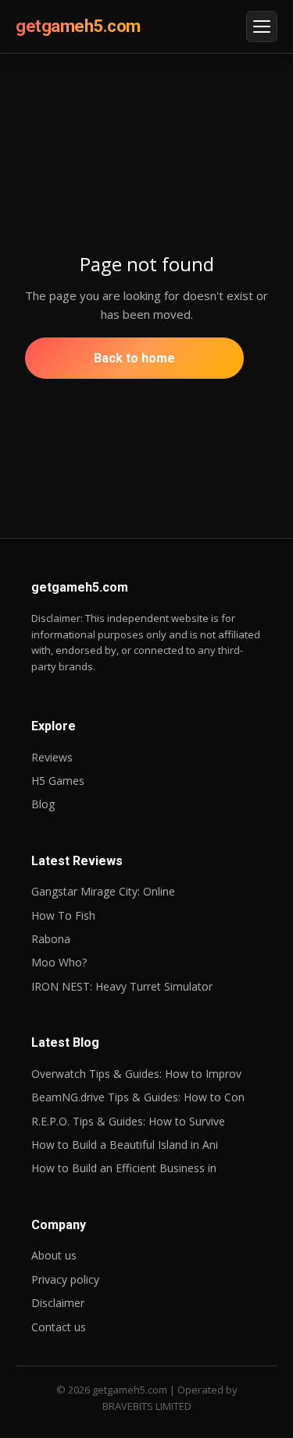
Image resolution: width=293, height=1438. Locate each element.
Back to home (134, 358)
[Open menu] (261, 26)
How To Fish (63, 915)
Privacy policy (65, 1279)
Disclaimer (57, 1302)
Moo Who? (59, 962)
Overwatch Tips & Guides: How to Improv (136, 1073)
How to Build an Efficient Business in (123, 1168)
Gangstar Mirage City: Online (103, 891)
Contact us (58, 1327)
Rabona (50, 938)
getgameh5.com (78, 26)
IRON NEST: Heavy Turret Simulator (122, 986)
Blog (43, 804)
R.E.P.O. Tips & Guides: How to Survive (128, 1121)
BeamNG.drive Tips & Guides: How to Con (138, 1097)
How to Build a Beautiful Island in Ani (124, 1144)
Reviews (52, 757)
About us (54, 1255)
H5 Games (57, 780)
